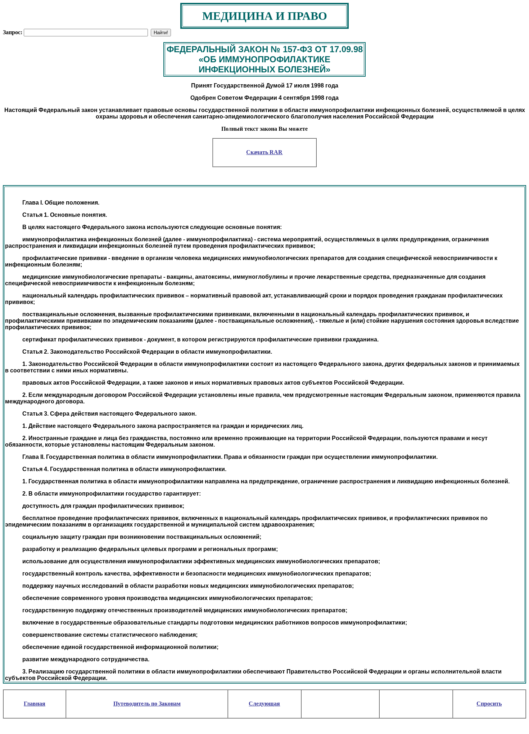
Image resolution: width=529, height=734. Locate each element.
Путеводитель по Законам (147, 704)
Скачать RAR (264, 152)
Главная (34, 704)
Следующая (264, 704)
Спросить (489, 704)
